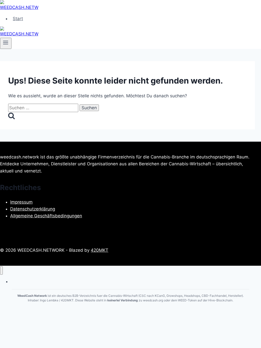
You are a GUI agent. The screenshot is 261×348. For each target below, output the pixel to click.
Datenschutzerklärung (32, 208)
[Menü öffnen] (5, 43)
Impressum (21, 202)
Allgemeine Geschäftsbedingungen (46, 215)
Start (18, 18)
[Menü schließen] (1, 270)
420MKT (99, 250)
